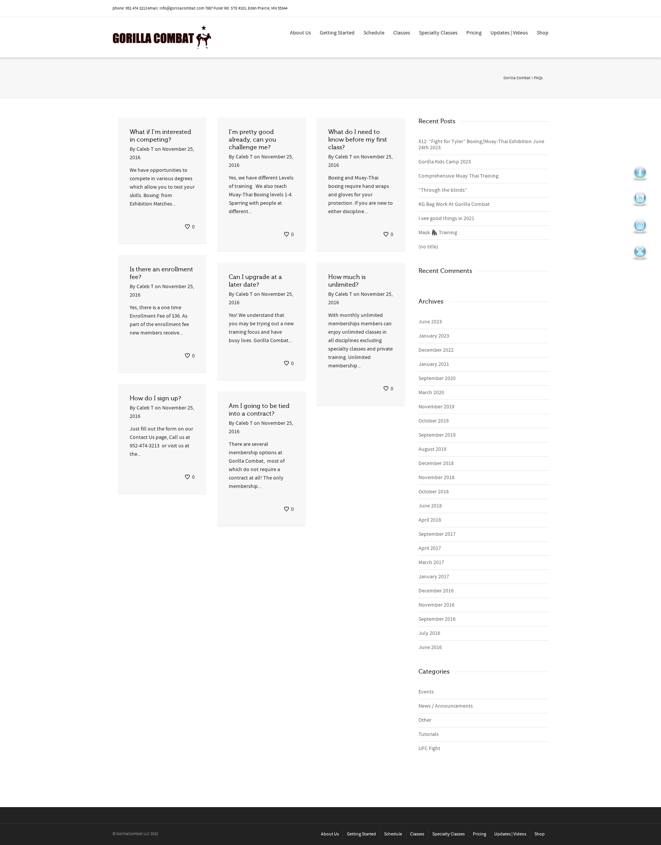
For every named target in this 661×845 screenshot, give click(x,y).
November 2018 (436, 477)
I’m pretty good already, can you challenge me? (252, 140)
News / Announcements (445, 706)
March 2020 (431, 392)
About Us (300, 32)
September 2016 (437, 619)
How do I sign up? (155, 398)
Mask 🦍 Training (437, 232)
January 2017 (433, 576)
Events (426, 691)
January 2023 (433, 336)
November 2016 (436, 605)
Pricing (474, 32)
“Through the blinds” (442, 190)
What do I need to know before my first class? (357, 140)
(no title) (428, 246)
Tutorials (428, 734)
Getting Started (337, 32)
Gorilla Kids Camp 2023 (444, 161)
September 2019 (437, 435)
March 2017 (431, 562)
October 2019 (433, 421)
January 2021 (433, 364)
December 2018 (436, 463)
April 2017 (429, 548)
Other (424, 720)
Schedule (373, 32)
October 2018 (433, 491)
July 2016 (429, 633)
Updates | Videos (509, 32)
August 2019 (432, 449)
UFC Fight (429, 748)
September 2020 (437, 378)
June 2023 (430, 321)
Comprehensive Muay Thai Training (458, 176)
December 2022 (436, 350)
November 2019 (436, 406)
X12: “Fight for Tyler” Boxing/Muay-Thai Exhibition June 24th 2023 (481, 144)
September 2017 (437, 534)
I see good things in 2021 (446, 218)
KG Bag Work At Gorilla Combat (454, 204)
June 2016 (430, 647)
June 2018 (430, 505)
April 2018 (429, 520)
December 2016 (436, 590)
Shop (543, 32)
